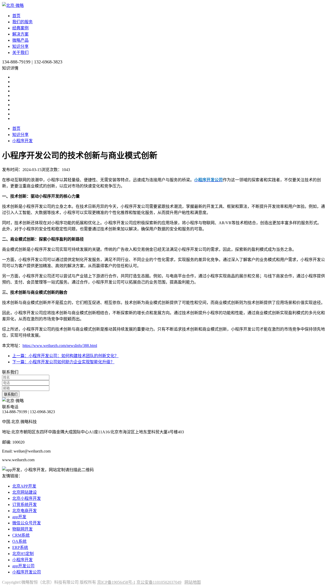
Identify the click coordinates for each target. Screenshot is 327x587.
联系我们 (10, 394)
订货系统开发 (24, 504)
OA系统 (19, 541)
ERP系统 (20, 547)
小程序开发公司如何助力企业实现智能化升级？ (63, 362)
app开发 (19, 517)
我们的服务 (22, 22)
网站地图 (192, 582)
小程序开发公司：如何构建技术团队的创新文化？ (65, 356)
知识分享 (20, 46)
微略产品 (20, 40)
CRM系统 (21, 535)
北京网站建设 (24, 492)
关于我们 (20, 52)
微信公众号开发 (26, 523)
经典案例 (20, 28)
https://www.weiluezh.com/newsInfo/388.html (59, 345)
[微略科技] (13, 5)
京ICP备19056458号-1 (116, 582)
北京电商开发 (24, 511)
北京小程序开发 (26, 498)
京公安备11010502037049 (158, 582)
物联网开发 (22, 529)
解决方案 (20, 34)
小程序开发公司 (26, 572)
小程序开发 (22, 141)
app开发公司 (23, 566)
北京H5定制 (23, 553)
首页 (16, 16)
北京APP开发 (24, 486)
